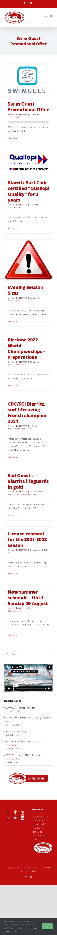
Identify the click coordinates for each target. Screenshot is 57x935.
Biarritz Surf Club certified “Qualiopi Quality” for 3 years (28, 191)
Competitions (19, 364)
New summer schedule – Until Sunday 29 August (28, 597)
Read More (12, 138)
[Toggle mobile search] (45, 16)
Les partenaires (40, 816)
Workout (17, 300)
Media (28, 428)
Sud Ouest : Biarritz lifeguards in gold (28, 481)
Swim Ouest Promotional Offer (28, 107)
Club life (17, 117)
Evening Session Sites (25, 290)
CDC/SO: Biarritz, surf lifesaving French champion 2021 (27, 412)
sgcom (48, 867)
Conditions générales (38, 830)
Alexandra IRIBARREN (18, 114)
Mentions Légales (28, 871)
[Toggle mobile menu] (51, 16)
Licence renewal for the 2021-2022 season (27, 539)
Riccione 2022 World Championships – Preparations (26, 348)
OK (47, 926)
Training (17, 207)
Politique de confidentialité (39, 822)
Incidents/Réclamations (42, 837)
